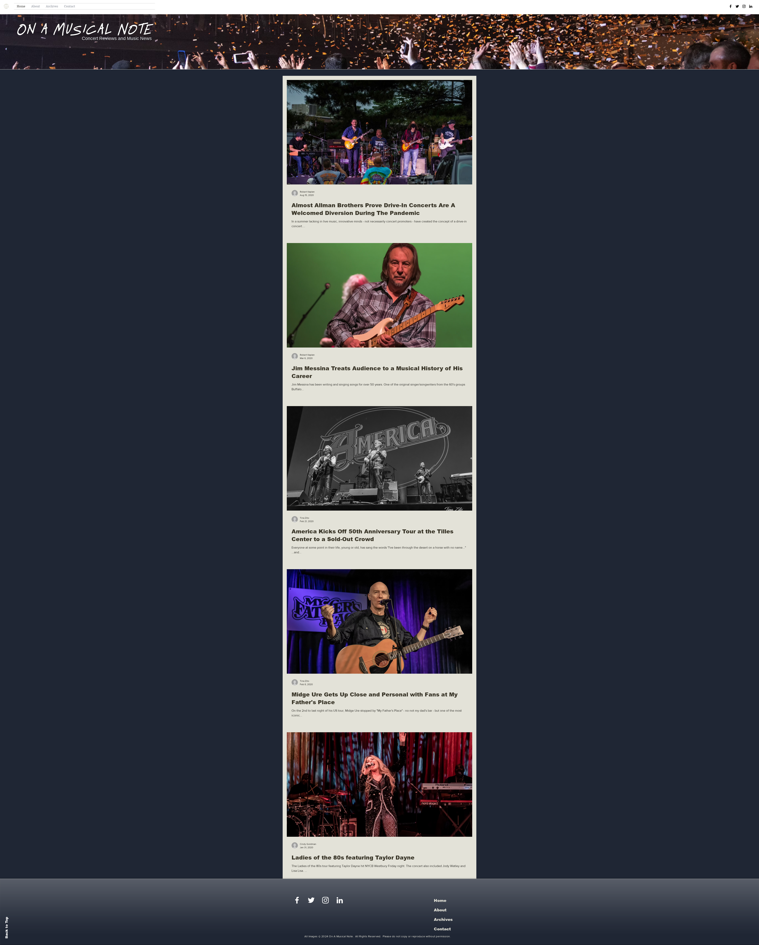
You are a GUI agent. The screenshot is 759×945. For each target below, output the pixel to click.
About (440, 910)
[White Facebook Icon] (297, 900)
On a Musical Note (84, 30)
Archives (443, 919)
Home (440, 900)
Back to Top (6, 927)
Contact (442, 929)
